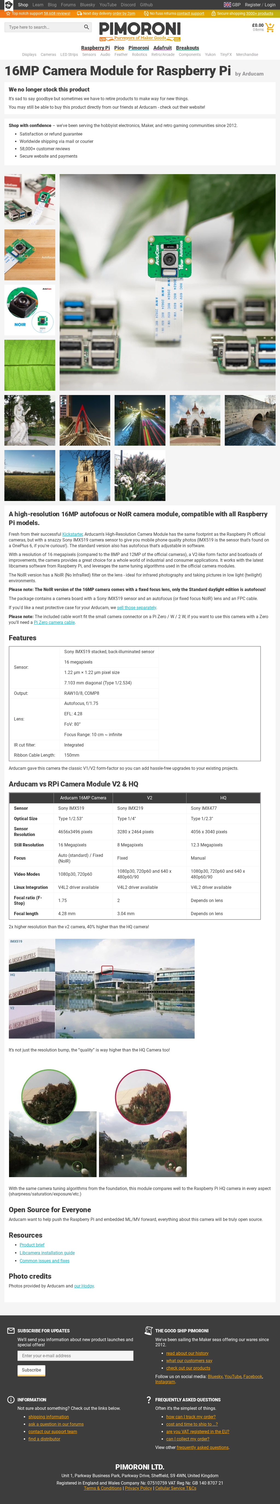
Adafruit (162, 48)
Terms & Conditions (103, 1488)
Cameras (48, 54)
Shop (23, 4)
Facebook (252, 1376)
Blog (52, 4)
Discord (128, 4)
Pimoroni (139, 48)
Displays (29, 54)
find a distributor (44, 1439)
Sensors (89, 54)
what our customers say (189, 1360)
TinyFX (226, 54)
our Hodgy (84, 1286)
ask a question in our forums (56, 1424)
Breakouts (187, 48)
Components (190, 54)
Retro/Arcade (162, 54)
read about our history (187, 1353)
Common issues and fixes (44, 1260)
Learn (38, 4)
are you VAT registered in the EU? (197, 1431)
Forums (68, 4)
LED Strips (69, 54)
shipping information (48, 1416)
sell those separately (136, 607)
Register (253, 4)
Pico (119, 48)
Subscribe (31, 1370)
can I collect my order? (187, 1439)
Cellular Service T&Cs (175, 1488)
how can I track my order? (191, 1416)
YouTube (108, 4)
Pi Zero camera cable (54, 622)
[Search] (87, 27)
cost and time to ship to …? (192, 1424)
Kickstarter (72, 534)
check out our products (188, 1368)
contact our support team (52, 1431)
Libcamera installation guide (47, 1252)
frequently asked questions (203, 1447)
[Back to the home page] (140, 31)
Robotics (139, 54)
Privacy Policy (138, 1488)
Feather (121, 54)
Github (146, 4)
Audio (105, 54)
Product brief (32, 1244)
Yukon (210, 54)
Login (270, 4)
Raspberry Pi (95, 48)
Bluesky (87, 4)
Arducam (253, 74)
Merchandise (247, 54)
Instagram (165, 1381)
